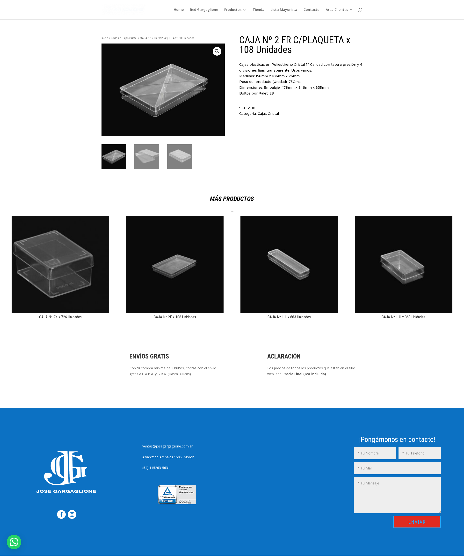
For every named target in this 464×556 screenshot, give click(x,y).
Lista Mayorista (284, 10)
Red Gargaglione (204, 10)
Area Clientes (337, 10)
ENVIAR (417, 522)
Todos (115, 38)
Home (179, 10)
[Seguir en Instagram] (72, 514)
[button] (217, 51)
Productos (232, 10)
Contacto (311, 10)
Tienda (258, 10)
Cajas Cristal (129, 38)
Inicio (105, 38)
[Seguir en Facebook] (61, 514)
